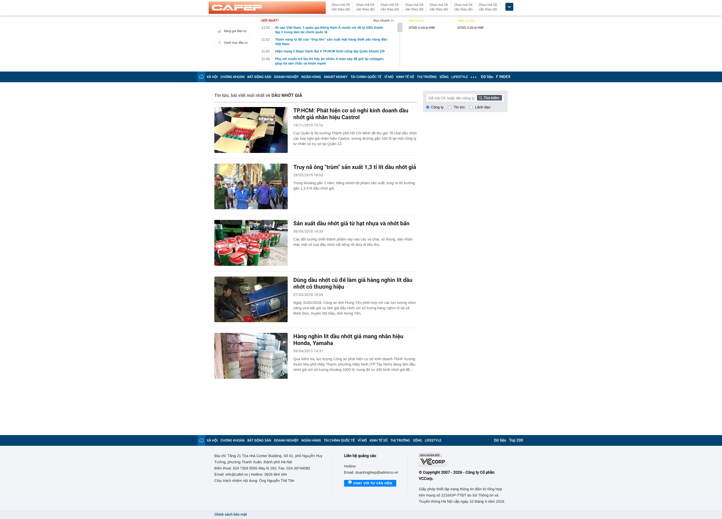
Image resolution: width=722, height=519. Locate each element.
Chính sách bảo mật (230, 515)
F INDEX (503, 77)
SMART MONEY (335, 77)
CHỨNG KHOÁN (233, 77)
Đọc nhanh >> (383, 21)
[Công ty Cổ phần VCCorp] (463, 460)
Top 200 (516, 440)
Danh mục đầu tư (236, 42)
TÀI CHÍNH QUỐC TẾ (365, 77)
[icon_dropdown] (509, 7)
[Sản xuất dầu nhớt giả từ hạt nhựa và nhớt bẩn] (251, 243)
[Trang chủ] (201, 77)
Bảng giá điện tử (235, 31)
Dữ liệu (487, 77)
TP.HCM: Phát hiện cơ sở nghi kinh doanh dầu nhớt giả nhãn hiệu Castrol (350, 114)
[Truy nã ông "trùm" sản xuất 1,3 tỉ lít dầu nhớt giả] (251, 187)
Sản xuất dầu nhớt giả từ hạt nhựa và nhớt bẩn (351, 223)
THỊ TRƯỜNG (427, 77)
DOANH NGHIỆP (286, 77)
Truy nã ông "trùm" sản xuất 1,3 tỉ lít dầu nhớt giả (354, 167)
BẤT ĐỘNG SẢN (259, 77)
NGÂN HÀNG (311, 77)
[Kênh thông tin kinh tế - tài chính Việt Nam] (267, 7)
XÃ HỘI (212, 77)
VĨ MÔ (388, 77)
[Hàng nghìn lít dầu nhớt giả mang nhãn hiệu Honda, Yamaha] (251, 356)
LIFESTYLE (460, 77)
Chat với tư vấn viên (372, 483)
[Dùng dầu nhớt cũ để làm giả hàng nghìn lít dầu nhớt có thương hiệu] (251, 299)
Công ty (437, 107)
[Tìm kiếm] (489, 98)
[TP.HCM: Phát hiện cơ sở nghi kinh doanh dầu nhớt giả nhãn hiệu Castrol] (251, 130)
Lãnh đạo (482, 107)
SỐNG (443, 77)
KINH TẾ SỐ (405, 77)
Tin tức (459, 107)
